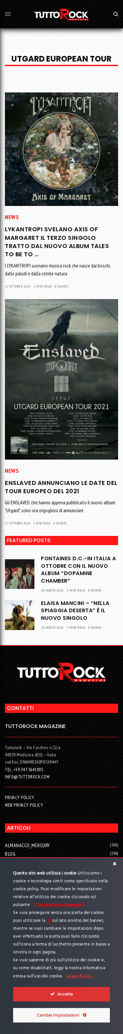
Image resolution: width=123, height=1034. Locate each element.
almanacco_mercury (27, 845)
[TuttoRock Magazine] (61, 14)
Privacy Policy (19, 797)
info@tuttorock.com (27, 777)
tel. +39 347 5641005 (24, 769)
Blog (10, 853)
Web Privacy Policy (24, 805)
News (12, 217)
